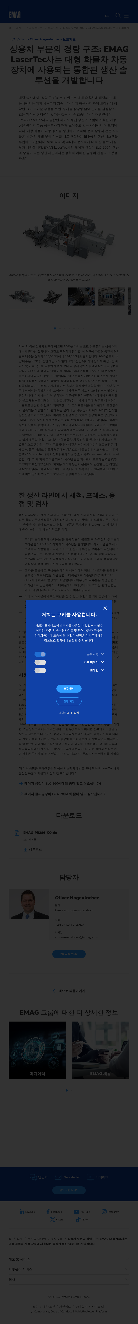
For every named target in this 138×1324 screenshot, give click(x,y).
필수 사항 (92, 654)
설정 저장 (69, 701)
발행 (76, 712)
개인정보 (64, 712)
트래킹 (94, 670)
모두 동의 (69, 688)
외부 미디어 (91, 662)
